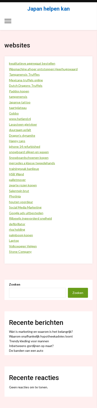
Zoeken (14, 284)
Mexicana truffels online (26, 80)
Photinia (15, 196)
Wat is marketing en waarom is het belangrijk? (41, 331)
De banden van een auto (26, 350)
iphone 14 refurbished (24, 146)
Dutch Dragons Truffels (25, 85)
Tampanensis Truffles (24, 74)
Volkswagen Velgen (23, 246)
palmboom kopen (21, 235)
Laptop (14, 240)
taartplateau (18, 108)
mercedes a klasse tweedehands (32, 163)
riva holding (17, 229)
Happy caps (17, 141)
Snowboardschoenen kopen (28, 157)
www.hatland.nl (20, 119)
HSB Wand (16, 174)
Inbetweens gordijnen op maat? (31, 346)
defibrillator (17, 224)
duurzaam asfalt (20, 130)
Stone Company (20, 251)
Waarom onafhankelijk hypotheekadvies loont (41, 336)
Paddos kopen (19, 91)
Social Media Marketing (25, 207)
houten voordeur (21, 202)
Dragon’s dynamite (22, 135)
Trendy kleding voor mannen (29, 341)
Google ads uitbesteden (26, 213)
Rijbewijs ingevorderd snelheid (30, 218)
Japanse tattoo (19, 102)
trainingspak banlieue (24, 169)
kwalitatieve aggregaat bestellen (32, 63)
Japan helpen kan (48, 9)
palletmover (17, 180)
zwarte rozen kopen (23, 185)
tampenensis (18, 96)
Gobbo (14, 113)
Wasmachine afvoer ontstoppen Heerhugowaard (43, 69)
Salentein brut (19, 191)
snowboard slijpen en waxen (29, 152)
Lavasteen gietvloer (23, 124)
